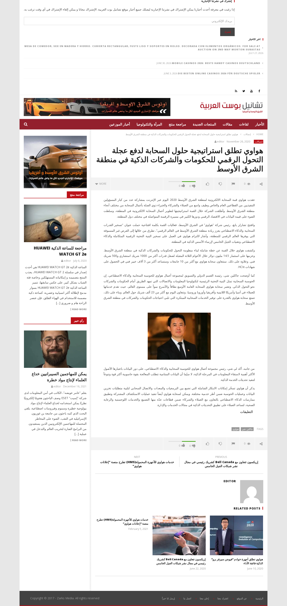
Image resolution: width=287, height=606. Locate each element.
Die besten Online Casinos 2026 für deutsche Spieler (219, 73)
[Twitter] (244, 91)
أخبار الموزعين (119, 124)
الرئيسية (259, 598)
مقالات (227, 124)
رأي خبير (79, 321)
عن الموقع (242, 598)
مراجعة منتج (177, 124)
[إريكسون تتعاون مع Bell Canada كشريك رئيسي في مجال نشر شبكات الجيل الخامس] (179, 535)
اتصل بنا (187, 598)
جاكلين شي (247, 429)
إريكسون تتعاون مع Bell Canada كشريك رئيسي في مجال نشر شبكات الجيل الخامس (221, 462)
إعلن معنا (204, 598)
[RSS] (236, 91)
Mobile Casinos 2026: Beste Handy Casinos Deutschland (216, 63)
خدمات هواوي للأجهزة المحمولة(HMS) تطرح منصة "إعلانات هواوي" (137, 462)
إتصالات (247, 134)
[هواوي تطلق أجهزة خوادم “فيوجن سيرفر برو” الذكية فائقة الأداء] (236, 535)
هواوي (236, 429)
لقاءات (244, 124)
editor (220, 141)
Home (259, 134)
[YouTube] (251, 91)
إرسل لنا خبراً (168, 598)
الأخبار (259, 124)
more (102, 183)
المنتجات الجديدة (204, 124)
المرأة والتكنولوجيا (149, 124)
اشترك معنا (222, 598)
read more (79, 309)
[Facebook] (259, 91)
